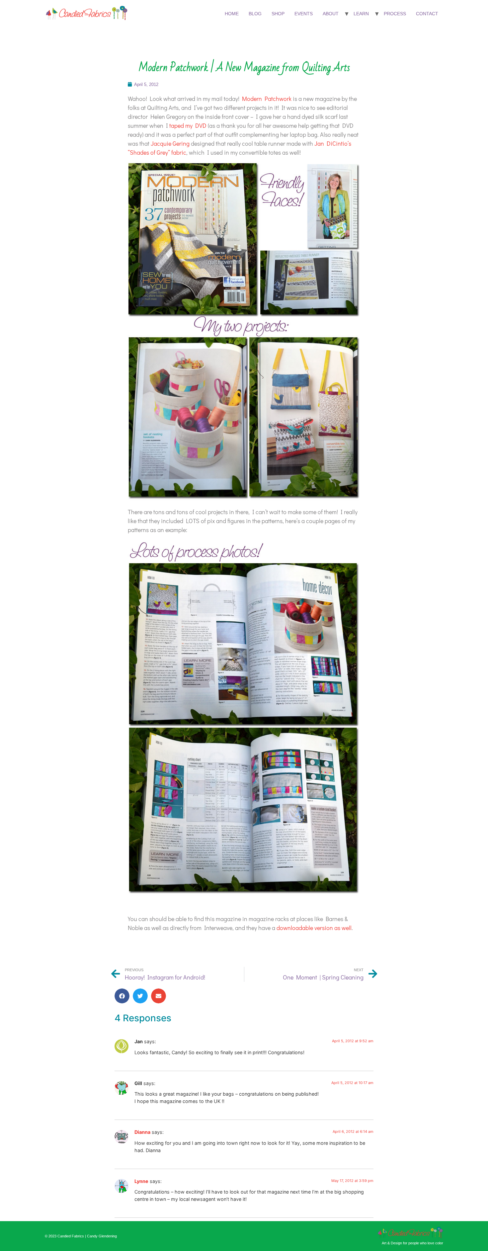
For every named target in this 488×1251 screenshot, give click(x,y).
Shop (278, 13)
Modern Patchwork (266, 99)
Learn (361, 13)
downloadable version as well (314, 928)
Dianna (142, 1132)
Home (232, 13)
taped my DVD (187, 125)
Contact (427, 13)
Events (303, 13)
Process (395, 13)
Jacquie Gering (170, 143)
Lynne (141, 1181)
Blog (255, 13)
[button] (122, 995)
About (331, 13)
